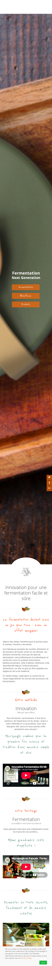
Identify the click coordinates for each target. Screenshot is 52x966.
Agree (43, 963)
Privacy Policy (26, 958)
